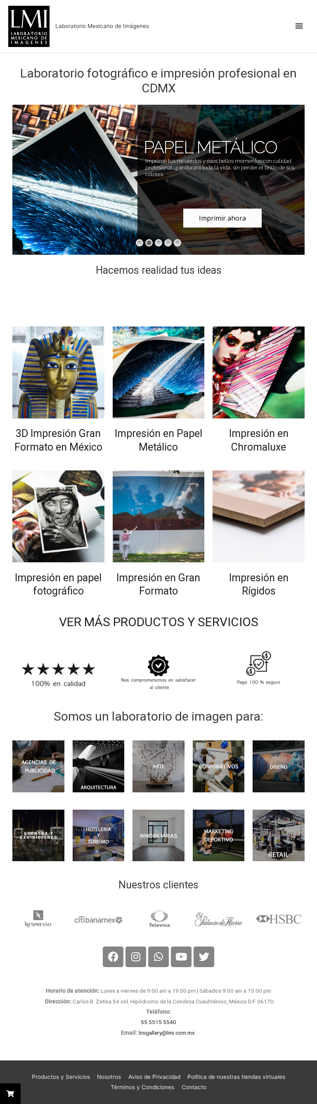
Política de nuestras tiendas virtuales (236, 1076)
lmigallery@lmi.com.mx (167, 1032)
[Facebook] (113, 957)
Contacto (194, 1087)
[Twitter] (204, 957)
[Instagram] (135, 957)
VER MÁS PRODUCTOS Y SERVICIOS (158, 622)
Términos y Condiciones (142, 1087)
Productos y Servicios (61, 1076)
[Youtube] (181, 957)
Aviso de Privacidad (154, 1076)
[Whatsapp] (158, 957)
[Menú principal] (299, 26)
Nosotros (109, 1076)
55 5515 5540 (158, 1022)
